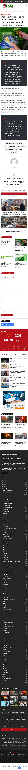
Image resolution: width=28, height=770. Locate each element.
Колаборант (5, 584)
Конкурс (5, 586)
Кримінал (5, 590)
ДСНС (3, 714)
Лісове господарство (8, 595)
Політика (5, 618)
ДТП (4, 551)
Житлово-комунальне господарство (11, 561)
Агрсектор (5, 499)
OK (19, 768)
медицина (24, 719)
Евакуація (5, 555)
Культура (5, 593)
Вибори (4, 522)
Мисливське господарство (9, 599)
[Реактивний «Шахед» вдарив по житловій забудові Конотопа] (23, 698)
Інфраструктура (7, 578)
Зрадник (5, 574)
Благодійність (6, 509)
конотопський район (10, 719)
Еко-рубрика (6, 557)
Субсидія (5, 653)
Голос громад (22, 712)
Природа (5, 624)
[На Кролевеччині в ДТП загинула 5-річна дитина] (5, 360)
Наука (4, 601)
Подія (4, 615)
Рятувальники (6, 638)
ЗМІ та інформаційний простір (10, 572)
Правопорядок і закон (8, 622)
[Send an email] (6, 25)
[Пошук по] (26, 6)
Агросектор (6, 496)
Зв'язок (3, 482)
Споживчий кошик (7, 647)
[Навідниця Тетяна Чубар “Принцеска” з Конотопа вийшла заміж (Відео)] (5, 366)
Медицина (5, 597)
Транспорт (5, 666)
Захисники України (7, 567)
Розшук (4, 636)
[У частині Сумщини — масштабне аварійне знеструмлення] (5, 703)
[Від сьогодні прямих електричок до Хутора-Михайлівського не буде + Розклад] (5, 385)
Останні (14, 354)
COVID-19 (4, 712)
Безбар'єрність (6, 505)
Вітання (4, 530)
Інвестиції (5, 576)
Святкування (6, 641)
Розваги (4, 682)
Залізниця (5, 565)
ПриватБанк (9, 149)
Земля (4, 570)
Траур (4, 668)
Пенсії (4, 607)
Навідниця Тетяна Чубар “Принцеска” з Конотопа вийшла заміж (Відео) (17, 366)
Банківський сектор (18, 11)
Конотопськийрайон (9, 146)
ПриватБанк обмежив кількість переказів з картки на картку (20, 249)
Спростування (6, 651)
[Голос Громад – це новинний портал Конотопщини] (8, 6)
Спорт (4, 649)
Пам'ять (5, 605)
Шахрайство (6, 672)
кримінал (18, 719)
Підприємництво (7, 609)
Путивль (5, 628)
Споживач (19, 149)
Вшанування (6, 536)
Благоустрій (6, 511)
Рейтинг (5, 630)
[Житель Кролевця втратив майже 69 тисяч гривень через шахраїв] (23, 703)
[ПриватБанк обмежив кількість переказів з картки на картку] (21, 242)
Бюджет (5, 513)
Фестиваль (5, 670)
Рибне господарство (8, 634)
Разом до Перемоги (6, 678)
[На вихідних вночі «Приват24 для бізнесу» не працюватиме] (7, 257)
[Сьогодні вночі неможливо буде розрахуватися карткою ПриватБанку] (21, 257)
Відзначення (6, 524)
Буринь (9, 712)
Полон (4, 620)
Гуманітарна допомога (8, 540)
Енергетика (5, 559)
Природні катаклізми (8, 626)
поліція (7, 721)
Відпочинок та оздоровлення (10, 528)
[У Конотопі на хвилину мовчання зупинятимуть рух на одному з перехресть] (21, 419)
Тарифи (4, 659)
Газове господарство (8, 538)
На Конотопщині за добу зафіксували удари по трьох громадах (7, 442)
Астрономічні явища (8, 501)
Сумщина (14, 152)
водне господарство (8, 534)
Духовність (5, 553)
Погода (4, 611)
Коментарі (23, 354)
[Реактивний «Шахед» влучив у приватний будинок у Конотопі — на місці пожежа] (7, 419)
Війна (3, 478)
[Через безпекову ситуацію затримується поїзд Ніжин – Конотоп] (14, 703)
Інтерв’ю (4, 484)
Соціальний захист (7, 643)
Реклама (4, 680)
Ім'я (2, 293)
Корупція (5, 588)
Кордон (3, 486)
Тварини (5, 661)
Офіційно (4, 676)
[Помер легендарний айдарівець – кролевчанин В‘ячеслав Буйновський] (5, 373)
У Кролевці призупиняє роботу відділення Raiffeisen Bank (6, 241)
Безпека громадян (7, 507)
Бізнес (3, 476)
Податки (5, 613)
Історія (4, 580)
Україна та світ (5, 684)
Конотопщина (4, 717)
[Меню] (1, 6)
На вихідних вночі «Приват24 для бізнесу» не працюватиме (7, 263)
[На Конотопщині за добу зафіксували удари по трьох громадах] (7, 436)
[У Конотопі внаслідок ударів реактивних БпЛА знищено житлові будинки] (21, 436)
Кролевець (21, 146)
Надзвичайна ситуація (7, 490)
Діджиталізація (6, 545)
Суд (4, 655)
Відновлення (6, 526)
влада (3, 719)
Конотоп (19, 143)
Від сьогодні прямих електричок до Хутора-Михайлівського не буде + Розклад (17, 385)
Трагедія (5, 664)
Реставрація (6, 632)
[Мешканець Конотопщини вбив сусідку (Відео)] (5, 379)
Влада (4, 532)
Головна (4, 11)
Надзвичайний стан (6, 492)
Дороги (5, 547)
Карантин (5, 582)
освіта (3, 721)
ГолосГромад (10, 143)
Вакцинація (5, 517)
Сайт (2, 303)
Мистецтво (4, 488)
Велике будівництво (7, 519)
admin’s (4, 25)
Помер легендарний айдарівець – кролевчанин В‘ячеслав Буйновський (18, 373)
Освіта (4, 603)
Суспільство (6, 657)
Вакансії (5, 515)
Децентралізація (7, 542)
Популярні (4, 354)
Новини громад (10, 11)
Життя (4, 563)
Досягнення (5, 549)
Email (2, 298)
